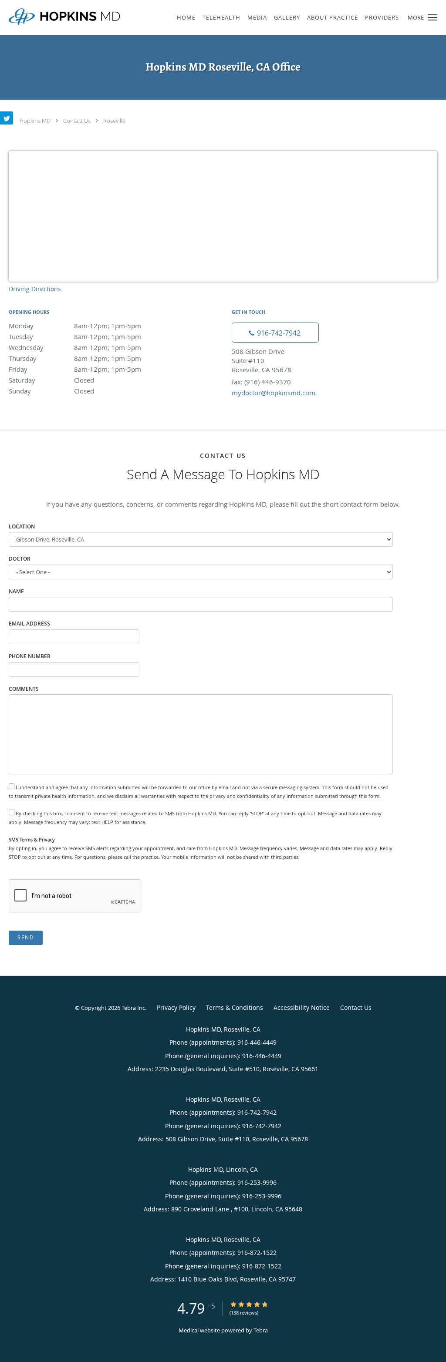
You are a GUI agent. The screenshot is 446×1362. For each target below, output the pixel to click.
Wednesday (75, 347)
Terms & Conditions (234, 1007)
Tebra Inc (133, 1008)
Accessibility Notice (302, 1007)
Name (16, 591)
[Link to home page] (62, 16)
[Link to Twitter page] (6, 117)
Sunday (51, 391)
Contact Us (77, 120)
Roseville (114, 120)
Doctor (19, 558)
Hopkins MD (35, 120)
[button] (432, 17)
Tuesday (75, 336)
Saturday (51, 380)
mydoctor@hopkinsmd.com (273, 392)
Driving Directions (35, 289)
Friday (75, 369)
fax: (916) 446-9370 (261, 381)
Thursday (75, 358)
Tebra (260, 1330)
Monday (75, 325)
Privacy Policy (176, 1007)
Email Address (29, 623)
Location (22, 526)
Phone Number (30, 656)
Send (25, 937)
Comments (24, 689)
